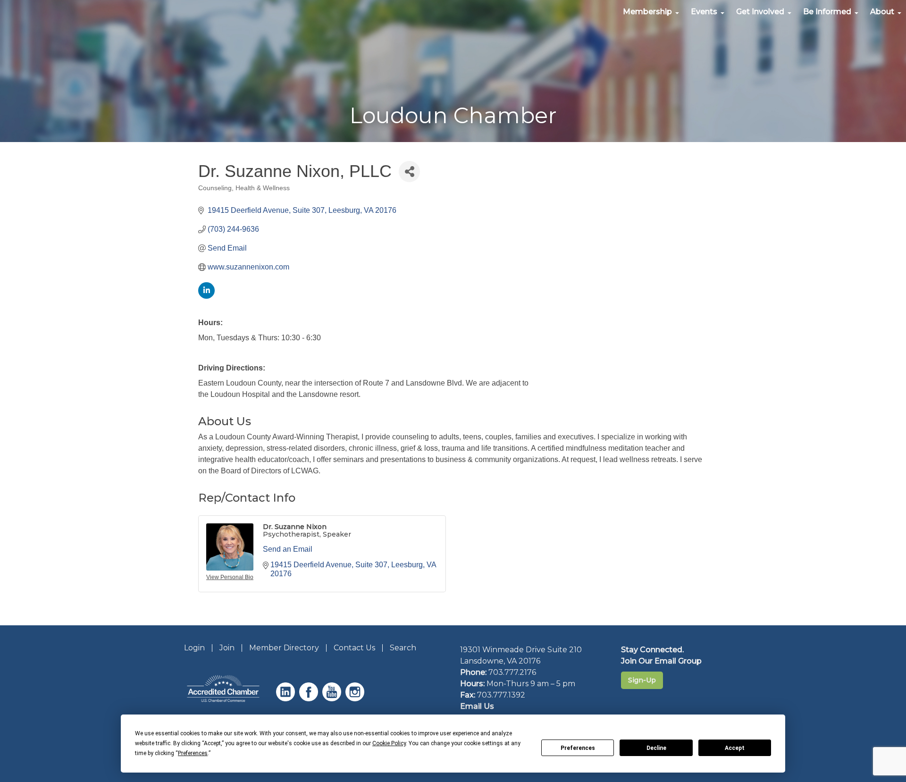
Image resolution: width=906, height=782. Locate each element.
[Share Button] (409, 171)
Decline (656, 748)
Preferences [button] (193, 753)
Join (227, 647)
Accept (735, 748)
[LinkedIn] (286, 698)
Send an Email (287, 549)
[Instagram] (356, 698)
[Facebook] (309, 698)
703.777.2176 (512, 672)
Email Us (477, 706)
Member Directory (284, 647)
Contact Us (354, 647)
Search (403, 647)
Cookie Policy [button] (389, 743)
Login (194, 647)
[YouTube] (333, 698)
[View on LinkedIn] (206, 296)
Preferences (578, 748)
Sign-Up (642, 680)
